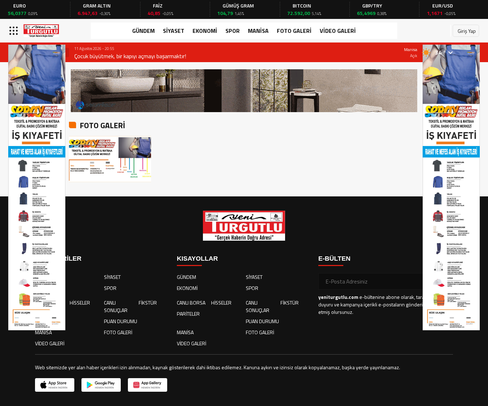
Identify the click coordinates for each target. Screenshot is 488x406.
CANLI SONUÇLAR (116, 306)
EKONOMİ (205, 30)
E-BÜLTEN (334, 258)
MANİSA (258, 30)
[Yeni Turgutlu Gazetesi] (41, 30)
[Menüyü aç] (14, 30)
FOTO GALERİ (294, 30)
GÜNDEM (143, 30)
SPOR (232, 30)
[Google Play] (101, 385)
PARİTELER (188, 313)
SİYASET (173, 30)
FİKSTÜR (148, 302)
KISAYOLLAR (197, 258)
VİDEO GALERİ (338, 30)
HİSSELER (80, 302)
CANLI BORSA (191, 302)
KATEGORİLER (58, 258)
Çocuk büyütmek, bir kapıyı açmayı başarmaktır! (130, 56)
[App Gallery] (147, 385)
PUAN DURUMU (120, 321)
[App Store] (54, 385)
